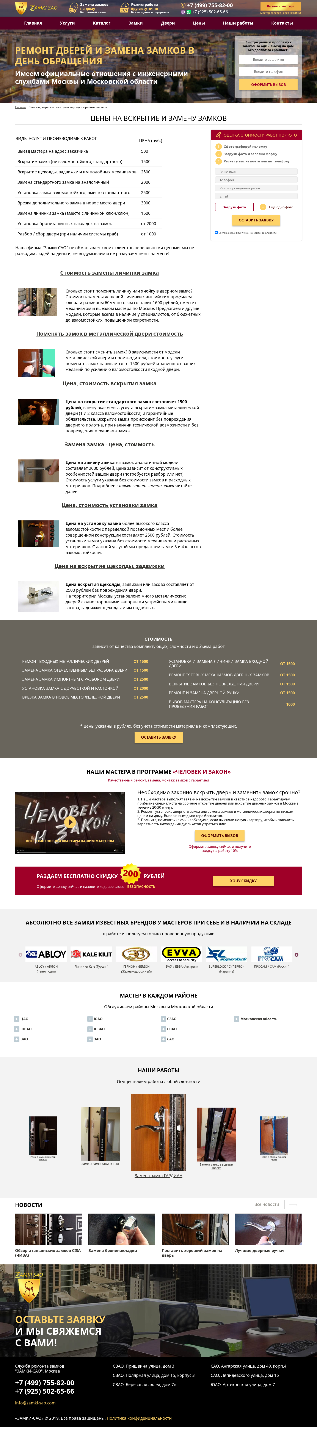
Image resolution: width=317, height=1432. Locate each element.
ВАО (24, 1039)
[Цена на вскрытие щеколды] (38, 598)
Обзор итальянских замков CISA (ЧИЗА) (48, 1253)
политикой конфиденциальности (256, 232)
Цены (199, 23)
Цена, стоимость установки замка (109, 505)
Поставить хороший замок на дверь (192, 1253)
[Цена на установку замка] (38, 540)
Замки (136, 23)
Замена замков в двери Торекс (158, 1178)
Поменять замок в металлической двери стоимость (109, 333)
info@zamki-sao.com (35, 1403)
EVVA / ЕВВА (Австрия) (181, 966)
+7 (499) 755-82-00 (210, 5)
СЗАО (172, 1018)
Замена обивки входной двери (216, 1166)
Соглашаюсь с (247, 232)
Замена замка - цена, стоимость (109, 444)
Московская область (258, 1018)
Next (296, 960)
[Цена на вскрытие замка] (38, 418)
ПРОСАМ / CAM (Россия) (271, 966)
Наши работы (238, 23)
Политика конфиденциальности (139, 1418)
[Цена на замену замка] (38, 479)
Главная (33, 23)
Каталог (101, 23)
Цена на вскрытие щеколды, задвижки (110, 566)
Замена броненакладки (112, 1250)
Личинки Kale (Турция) (91, 966)
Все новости (267, 1204)
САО (170, 1039)
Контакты (282, 23)
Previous (20, 960)
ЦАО (24, 1018)
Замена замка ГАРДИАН (101, 1164)
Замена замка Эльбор (274, 1155)
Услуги (67, 23)
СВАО (172, 1029)
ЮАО (98, 1018)
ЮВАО (26, 1029)
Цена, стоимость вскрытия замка (110, 383)
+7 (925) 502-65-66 (210, 12)
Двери (168, 23)
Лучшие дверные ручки (259, 1250)
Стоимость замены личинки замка (109, 272)
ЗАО (97, 1039)
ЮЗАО (99, 1029)
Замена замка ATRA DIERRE (43, 1155)
